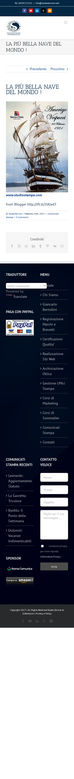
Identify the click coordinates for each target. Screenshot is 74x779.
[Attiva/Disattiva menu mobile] (66, 22)
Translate (20, 296)
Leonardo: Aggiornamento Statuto (20, 480)
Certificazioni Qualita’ (53, 342)
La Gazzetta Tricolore (17, 498)
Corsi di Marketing (50, 401)
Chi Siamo (50, 295)
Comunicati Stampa (51, 430)
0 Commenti (22, 217)
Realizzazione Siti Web (53, 356)
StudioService (15, 213)
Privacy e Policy (44, 613)
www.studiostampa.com (24, 195)
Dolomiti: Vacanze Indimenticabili (19, 535)
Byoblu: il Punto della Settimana (17, 515)
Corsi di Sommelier (51, 415)
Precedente (38, 69)
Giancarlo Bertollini (50, 307)
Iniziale (48, 285)
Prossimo (58, 69)
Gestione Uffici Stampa (54, 386)
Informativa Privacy (50, 556)
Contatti (49, 442)
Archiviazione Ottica (53, 371)
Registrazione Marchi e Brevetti (53, 324)
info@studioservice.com (47, 3)
